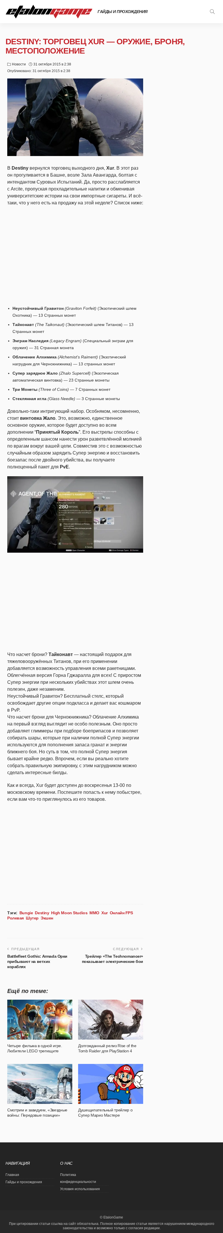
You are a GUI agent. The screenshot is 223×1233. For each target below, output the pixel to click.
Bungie (26, 912)
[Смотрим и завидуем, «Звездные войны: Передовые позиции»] (39, 1084)
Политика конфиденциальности (78, 1178)
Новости (19, 64)
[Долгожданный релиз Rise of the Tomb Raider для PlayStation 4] (110, 1020)
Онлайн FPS (121, 912)
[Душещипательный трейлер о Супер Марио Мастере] (110, 1084)
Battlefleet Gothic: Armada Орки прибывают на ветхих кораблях (37, 961)
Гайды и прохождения (123, 11)
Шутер (32, 918)
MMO (94, 912)
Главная (12, 1175)
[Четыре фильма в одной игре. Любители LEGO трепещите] (39, 1020)
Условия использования (80, 1189)
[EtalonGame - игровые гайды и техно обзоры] (49, 12)
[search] (212, 11)
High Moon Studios (69, 912)
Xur (104, 912)
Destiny (42, 912)
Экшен (47, 918)
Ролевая (15, 918)
